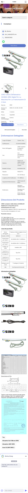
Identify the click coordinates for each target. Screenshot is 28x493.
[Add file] (2, 490)
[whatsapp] (3, 41)
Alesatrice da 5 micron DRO (10, 440)
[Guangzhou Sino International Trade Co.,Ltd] (14, 2)
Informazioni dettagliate (10, 129)
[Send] (26, 490)
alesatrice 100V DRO (8, 444)
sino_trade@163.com (10, 34)
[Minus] (26, 456)
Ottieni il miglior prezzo (8, 124)
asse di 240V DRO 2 (8, 447)
